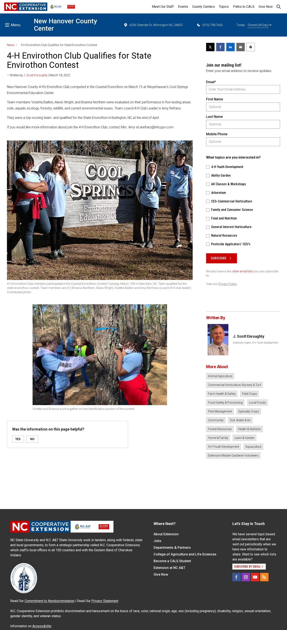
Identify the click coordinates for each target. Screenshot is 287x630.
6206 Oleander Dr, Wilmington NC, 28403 (156, 25)
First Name (214, 99)
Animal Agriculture (220, 376)
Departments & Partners (172, 548)
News (10, 45)
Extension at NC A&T (169, 568)
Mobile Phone (216, 134)
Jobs (157, 541)
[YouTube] (255, 577)
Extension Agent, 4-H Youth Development (255, 342)
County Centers (203, 7)
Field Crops (249, 393)
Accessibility (41, 626)
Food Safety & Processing (225, 402)
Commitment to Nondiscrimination (49, 601)
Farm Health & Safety (222, 393)
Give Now (266, 7)
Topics (224, 7)
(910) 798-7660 (212, 25)
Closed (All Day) (258, 25)
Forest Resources (220, 429)
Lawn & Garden (244, 438)
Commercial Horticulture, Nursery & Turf (234, 385)
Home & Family (218, 438)
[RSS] (264, 577)
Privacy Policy (227, 284)
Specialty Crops (248, 411)
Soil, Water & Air (240, 420)
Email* (211, 82)
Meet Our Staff (163, 7)
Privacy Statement (104, 601)
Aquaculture (253, 446)
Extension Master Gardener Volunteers (233, 455)
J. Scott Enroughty (36, 75)
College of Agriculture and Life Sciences (185, 554)
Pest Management (220, 411)
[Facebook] (236, 577)
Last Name (214, 117)
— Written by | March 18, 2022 (38, 75)
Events (183, 7)
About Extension (166, 534)
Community (216, 420)
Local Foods (257, 402)
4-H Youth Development (223, 446)
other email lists (242, 271)
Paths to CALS (243, 7)
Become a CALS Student (172, 561)
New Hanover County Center (65, 24)
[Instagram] (246, 577)
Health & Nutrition (249, 429)
